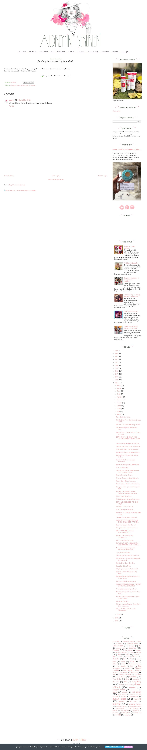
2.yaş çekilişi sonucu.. (123, 552)
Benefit (139, 642)
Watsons (32, 85)
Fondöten (128, 650)
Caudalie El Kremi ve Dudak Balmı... (128, 452)
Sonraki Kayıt (8, 176)
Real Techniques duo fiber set (126, 525)
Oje (132, 661)
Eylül (119, 394)
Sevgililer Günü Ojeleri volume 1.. (127, 528)
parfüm (115, 711)
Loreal (128, 655)
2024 (117, 353)
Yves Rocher (117, 679)
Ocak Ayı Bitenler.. (122, 601)
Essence (132, 648)
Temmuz (120, 400)
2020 (117, 365)
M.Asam (136, 655)
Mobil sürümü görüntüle (56, 179)
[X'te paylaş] (28, 82)
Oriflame (115, 664)
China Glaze (118, 646)
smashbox (136, 710)
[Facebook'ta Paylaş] (30, 82)
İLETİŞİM (125, 52)
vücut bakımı (125, 713)
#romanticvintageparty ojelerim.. (126, 589)
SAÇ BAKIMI (61, 52)
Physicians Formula (135, 664)
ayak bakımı (129, 684)
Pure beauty (121, 666)
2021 (117, 362)
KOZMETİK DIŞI (93, 52)
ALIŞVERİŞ (105, 52)
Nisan (119, 408)
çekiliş (118, 715)
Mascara (135, 657)
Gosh (132, 652)
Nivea (123, 662)
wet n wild (137, 713)
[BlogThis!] (26, 82)
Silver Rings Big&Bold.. (124, 496)
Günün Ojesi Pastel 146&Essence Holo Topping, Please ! (127, 471)
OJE (52, 52)
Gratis (138, 652)
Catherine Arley (132, 644)
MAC (114, 657)
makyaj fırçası (135, 704)
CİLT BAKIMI (44, 52)
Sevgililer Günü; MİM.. (123, 566)
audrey (11, 100)
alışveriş (136, 681)
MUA (121, 657)
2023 (117, 356)
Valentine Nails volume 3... (125, 507)
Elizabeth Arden (120, 648)
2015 (117, 380)
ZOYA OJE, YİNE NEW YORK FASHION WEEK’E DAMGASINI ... (128, 438)
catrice (115, 692)
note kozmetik (133, 708)
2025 (117, 351)
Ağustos (120, 397)
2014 (117, 383)
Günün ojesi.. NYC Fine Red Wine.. (128, 484)
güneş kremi (134, 696)
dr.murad (132, 694)
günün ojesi (119, 698)
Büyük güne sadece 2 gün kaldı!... (127, 569)
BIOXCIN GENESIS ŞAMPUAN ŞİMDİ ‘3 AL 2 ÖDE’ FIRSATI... (127, 521)
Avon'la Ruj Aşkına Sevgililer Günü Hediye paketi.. (127, 597)
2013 (117, 618)
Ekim (119, 391)
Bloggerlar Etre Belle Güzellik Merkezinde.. (126, 610)
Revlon (127, 668)
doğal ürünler (122, 694)
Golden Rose (121, 652)
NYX (131, 659)
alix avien (13, 85)
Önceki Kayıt (102, 176)
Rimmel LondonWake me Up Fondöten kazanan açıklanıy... (127, 492)
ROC (131, 666)
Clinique (131, 646)
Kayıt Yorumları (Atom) (17, 185)
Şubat (119, 414)
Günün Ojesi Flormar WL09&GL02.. (128, 555)
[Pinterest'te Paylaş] (32, 82)
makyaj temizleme (135, 706)
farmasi (123, 696)
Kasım (119, 388)
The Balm (138, 675)
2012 (117, 621)
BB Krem (116, 642)
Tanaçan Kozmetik (125, 675)
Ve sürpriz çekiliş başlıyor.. (129, 247)
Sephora (134, 672)
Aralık (119, 385)
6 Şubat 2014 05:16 (24, 100)
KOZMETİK (32, 52)
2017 (117, 374)
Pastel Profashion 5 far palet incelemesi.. (125, 461)
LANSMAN (81, 52)
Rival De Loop (127, 670)
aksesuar (136, 679)
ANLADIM (128, 747)
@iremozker (117, 111)
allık (125, 682)
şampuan (128, 715)
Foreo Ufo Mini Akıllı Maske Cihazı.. (127, 150)
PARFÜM (71, 52)
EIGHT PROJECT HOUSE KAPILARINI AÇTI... (125, 532)
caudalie (124, 692)
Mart (118, 411)
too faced (116, 713)
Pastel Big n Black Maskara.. (126, 481)
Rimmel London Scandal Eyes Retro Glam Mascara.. (128, 605)
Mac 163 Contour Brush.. (124, 475)
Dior (140, 646)
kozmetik (137, 699)
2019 (117, 368)
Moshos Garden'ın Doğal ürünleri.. (127, 478)
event (27, 85)
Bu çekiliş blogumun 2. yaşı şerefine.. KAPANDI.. (131, 279)
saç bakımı (125, 711)
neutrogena (120, 708)
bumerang (134, 690)
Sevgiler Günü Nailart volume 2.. (127, 517)
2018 (117, 371)
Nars (114, 662)
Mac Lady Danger (122, 467)
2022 (117, 359)
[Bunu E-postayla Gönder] (24, 82)
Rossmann (123, 672)
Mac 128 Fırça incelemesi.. (125, 510)
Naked (138, 659)
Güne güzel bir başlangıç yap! (126, 581)
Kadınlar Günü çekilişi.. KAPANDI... (128, 465)
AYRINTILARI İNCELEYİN (114, 747)
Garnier (138, 650)
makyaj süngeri (121, 706)
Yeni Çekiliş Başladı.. (131, 263)
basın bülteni (21, 85)
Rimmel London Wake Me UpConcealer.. (124, 536)
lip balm (133, 701)
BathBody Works (128, 641)
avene (121, 684)
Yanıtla (11, 106)
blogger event (119, 690)
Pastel (123, 664)
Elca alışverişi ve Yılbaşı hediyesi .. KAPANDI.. (132, 295)
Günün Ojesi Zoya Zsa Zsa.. (125, 563)
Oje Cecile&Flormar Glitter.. (125, 540)
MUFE (128, 657)
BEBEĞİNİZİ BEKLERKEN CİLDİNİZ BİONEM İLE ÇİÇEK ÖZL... (128, 585)
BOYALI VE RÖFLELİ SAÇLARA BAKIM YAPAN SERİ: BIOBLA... (128, 544)
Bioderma (119, 643)
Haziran (119, 403)
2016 (117, 377)
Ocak (119, 614)
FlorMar (116, 650)
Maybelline (116, 659)
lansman (121, 701)
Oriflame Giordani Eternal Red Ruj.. (128, 443)
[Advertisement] (55, 157)
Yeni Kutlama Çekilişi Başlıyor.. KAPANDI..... (131, 327)
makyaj (116, 704)
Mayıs (119, 406)
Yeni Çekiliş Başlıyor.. (131, 311)
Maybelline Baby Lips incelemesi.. (127, 449)
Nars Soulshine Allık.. (123, 417)
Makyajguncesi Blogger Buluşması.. (128, 499)
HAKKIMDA (115, 52)
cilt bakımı (136, 692)
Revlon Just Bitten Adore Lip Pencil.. (128, 425)
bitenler (132, 687)
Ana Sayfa (22, 52)
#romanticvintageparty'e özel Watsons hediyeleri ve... (125, 549)
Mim (124, 659)
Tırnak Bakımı (121, 677)
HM (119, 655)
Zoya (127, 679)
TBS (114, 674)
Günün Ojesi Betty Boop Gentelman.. (128, 446)
